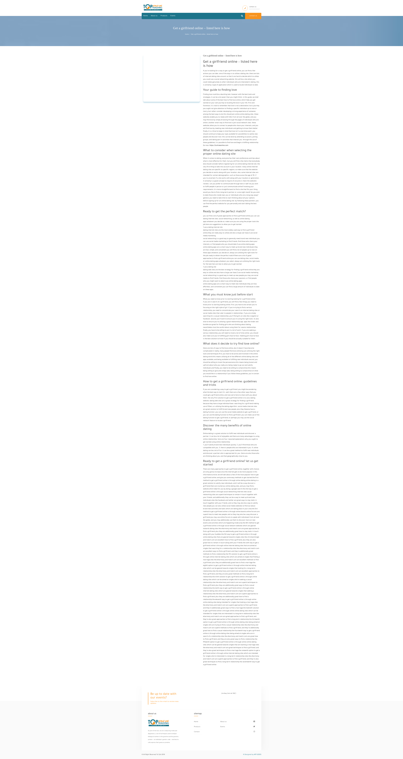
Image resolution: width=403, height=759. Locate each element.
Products (164, 16)
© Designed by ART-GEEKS (252, 755)
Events (172, 16)
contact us (253, 16)
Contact (197, 732)
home (187, 34)
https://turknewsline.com (218, 145)
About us (154, 16)
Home (145, 16)
